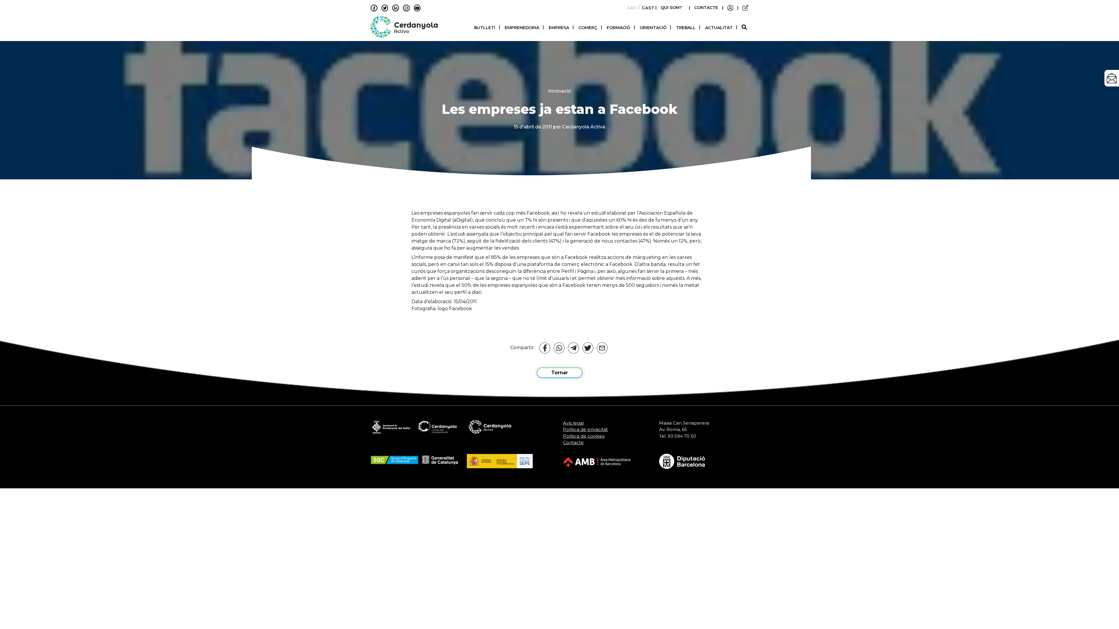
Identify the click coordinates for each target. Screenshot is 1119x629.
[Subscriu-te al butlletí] (1112, 78)
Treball (686, 27)
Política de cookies (583, 436)
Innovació (559, 91)
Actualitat (719, 27)
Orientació (653, 27)
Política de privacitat (585, 429)
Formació (618, 27)
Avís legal (573, 423)
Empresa (559, 27)
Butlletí (484, 27)
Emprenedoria (522, 27)
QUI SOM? (671, 7)
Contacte (573, 442)
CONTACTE (706, 7)
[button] (745, 27)
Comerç (587, 27)
